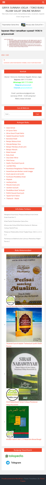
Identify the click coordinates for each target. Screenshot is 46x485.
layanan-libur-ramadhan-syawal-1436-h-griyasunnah (22, 63)
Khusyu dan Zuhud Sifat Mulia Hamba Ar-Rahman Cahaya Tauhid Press (20, 226)
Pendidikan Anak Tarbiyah (15, 190)
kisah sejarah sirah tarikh (15, 174)
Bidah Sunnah (11, 152)
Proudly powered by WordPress (12, 478)
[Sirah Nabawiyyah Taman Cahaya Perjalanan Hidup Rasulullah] (24, 374)
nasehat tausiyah (12, 188)
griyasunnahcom (26, 88)
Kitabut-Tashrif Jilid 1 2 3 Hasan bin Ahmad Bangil (23, 439)
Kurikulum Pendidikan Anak (16, 177)
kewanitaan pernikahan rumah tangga (19, 171)
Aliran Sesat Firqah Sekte (15, 133)
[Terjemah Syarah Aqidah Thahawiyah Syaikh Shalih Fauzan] (24, 325)
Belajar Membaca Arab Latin (16, 147)
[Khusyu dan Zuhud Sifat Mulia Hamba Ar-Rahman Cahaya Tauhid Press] (16, 25)
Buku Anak (10, 155)
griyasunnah (26, 85)
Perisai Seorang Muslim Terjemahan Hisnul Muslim (24, 306)
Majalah (9, 179)
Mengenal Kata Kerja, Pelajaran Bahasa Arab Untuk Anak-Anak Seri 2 (21, 216)
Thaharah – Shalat (12, 198)
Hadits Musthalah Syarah (15, 163)
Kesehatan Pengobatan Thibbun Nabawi (20, 168)
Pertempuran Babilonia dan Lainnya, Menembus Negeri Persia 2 (22, 240)
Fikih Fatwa (10, 160)
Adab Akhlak (10, 128)
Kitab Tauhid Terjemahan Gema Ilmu (16, 221)
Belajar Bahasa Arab (13, 141)
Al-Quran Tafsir (11, 130)
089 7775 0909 (27, 82)
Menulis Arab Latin (13, 185)
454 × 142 (5, 55)
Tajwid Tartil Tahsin (13, 196)
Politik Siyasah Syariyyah (15, 193)
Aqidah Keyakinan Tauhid (15, 136)
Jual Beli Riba (11, 166)
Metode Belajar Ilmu (13, 144)
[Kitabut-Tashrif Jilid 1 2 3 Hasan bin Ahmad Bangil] (17, 422)
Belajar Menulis (11, 149)
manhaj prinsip (11, 182)
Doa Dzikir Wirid (12, 158)
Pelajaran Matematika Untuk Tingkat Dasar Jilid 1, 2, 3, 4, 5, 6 (23, 233)
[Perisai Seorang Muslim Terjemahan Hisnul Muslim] (24, 279)
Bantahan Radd (11, 139)
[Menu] (3, 2)
